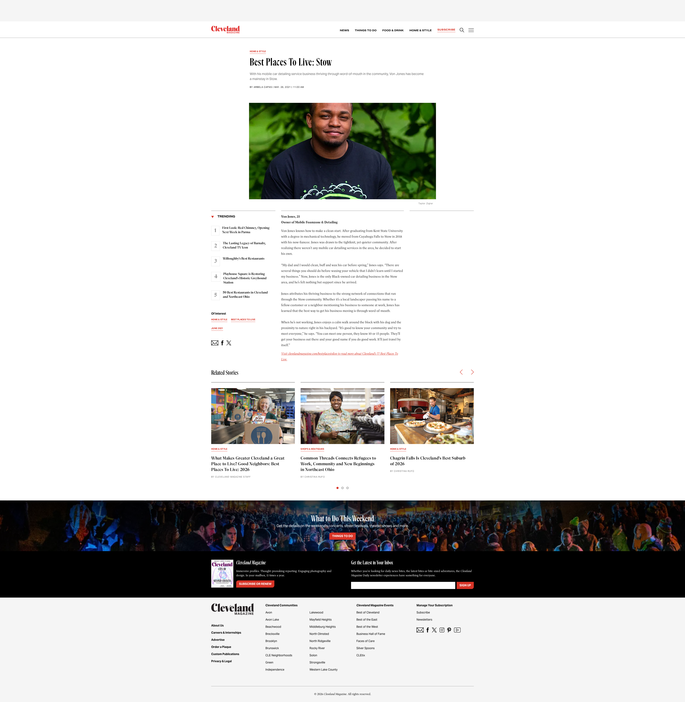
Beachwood (273, 627)
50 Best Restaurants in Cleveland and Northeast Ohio (245, 295)
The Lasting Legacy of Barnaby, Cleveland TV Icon (244, 245)
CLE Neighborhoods (278, 655)
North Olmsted (319, 634)
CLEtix (360, 655)
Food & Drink (393, 30)
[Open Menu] (471, 30)
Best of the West (367, 627)
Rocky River (317, 648)
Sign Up (465, 585)
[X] (434, 630)
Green (269, 662)
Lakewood (316, 612)
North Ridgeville (320, 641)
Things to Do (366, 30)
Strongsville (317, 662)
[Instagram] (442, 630)
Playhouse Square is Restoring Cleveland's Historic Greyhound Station (245, 278)
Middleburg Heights (322, 627)
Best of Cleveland (367, 612)
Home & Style (420, 30)
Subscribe (446, 29)
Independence (274, 669)
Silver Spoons (365, 648)
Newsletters (424, 619)
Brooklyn (271, 641)
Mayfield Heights (320, 619)
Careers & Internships (226, 633)
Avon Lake (272, 619)
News (344, 30)
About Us (217, 625)
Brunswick (272, 648)
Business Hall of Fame (370, 634)
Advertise (218, 640)
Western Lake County (323, 669)
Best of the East (366, 619)
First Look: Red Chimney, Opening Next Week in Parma (246, 230)
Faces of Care (365, 641)
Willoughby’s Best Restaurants (243, 258)
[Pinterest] (449, 630)
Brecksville (272, 634)
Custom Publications (225, 654)
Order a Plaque (221, 647)
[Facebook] (428, 630)
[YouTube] (457, 630)
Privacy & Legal (221, 661)
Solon (313, 655)
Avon (268, 612)
